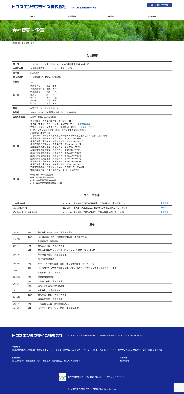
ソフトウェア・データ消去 (50, 350)
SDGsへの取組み (73, 361)
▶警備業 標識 (84, 124)
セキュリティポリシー (116, 377)
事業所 (47, 361)
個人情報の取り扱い (94, 377)
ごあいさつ (19, 361)
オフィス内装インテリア (105, 350)
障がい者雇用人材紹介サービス (133, 350)
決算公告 (58, 361)
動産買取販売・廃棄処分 (24, 350)
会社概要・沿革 (34, 361)
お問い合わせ (161, 4)
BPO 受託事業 (156, 350)
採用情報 (125, 361)
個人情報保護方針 (75, 377)
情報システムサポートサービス (78, 350)
